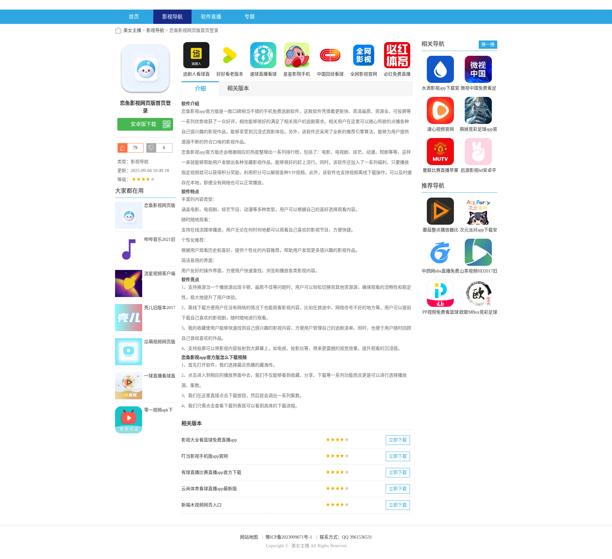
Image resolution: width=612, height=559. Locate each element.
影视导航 (172, 16)
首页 (134, 16)
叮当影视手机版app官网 (204, 456)
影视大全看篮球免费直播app (209, 440)
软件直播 (211, 16)
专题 (249, 16)
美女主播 (132, 30)
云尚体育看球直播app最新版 (209, 488)
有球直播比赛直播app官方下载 (211, 472)
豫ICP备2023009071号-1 (289, 537)
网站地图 (249, 537)
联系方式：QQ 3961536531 (346, 537)
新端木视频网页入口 (201, 505)
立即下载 (398, 440)
